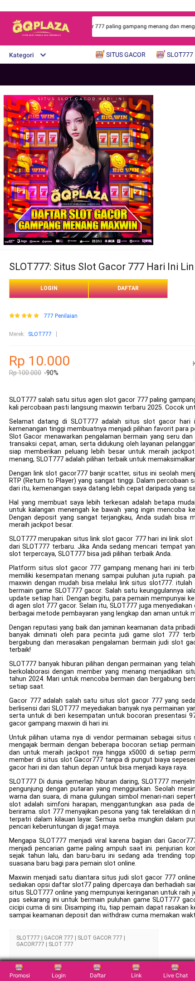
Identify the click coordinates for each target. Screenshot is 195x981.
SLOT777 (40, 334)
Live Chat (175, 975)
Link (136, 975)
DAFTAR (128, 288)
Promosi (20, 975)
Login (59, 975)
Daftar (98, 975)
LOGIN (49, 288)
